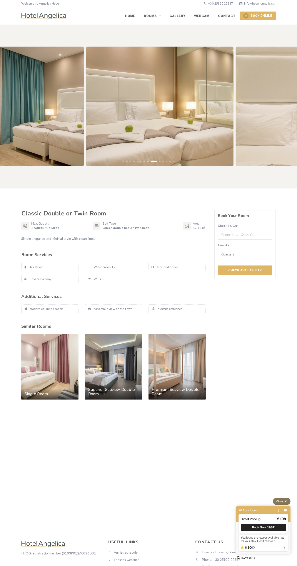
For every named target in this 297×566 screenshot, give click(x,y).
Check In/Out (228, 225)
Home (130, 16)
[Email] (285, 510)
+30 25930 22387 (220, 3)
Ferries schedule (125, 552)
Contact (226, 16)
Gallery (177, 16)
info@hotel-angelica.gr (260, 3)
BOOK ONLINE (261, 15)
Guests (223, 245)
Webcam (202, 16)
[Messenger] (279, 510)
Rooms (151, 16)
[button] (123, 161)
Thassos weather (126, 560)
